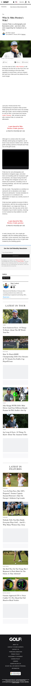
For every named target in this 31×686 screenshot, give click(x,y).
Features (23, 34)
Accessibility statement (15, 656)
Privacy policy (15, 654)
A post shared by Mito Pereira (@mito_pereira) (15, 127)
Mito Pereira (20, 66)
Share (6, 62)
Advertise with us (15, 663)
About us (15, 644)
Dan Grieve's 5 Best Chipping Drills (18, 6)
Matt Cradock (11, 32)
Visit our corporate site (20, 680)
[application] (15, 158)
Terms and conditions (15, 651)
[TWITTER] (12, 287)
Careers (15, 661)
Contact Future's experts (15, 647)
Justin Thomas (6, 115)
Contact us (15, 649)
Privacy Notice (21, 261)
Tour (3, 14)
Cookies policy (15, 658)
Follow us (18, 62)
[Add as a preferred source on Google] (15, 673)
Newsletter (26, 62)
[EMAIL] (14, 287)
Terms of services (19, 260)
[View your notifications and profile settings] (13, 2)
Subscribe (21, 2)
